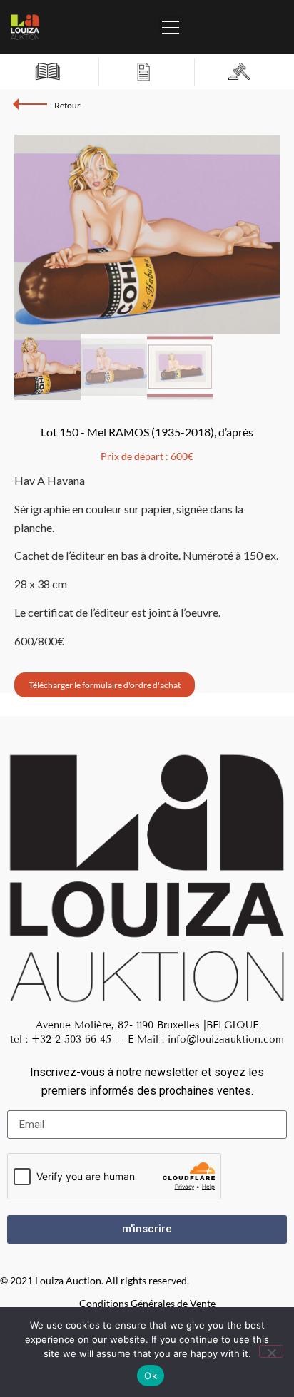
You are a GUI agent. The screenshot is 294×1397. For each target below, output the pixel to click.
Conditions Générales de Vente (147, 1303)
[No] (271, 1351)
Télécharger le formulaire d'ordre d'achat (105, 685)
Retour (67, 105)
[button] (170, 23)
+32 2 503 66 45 (71, 1039)
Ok (150, 1375)
